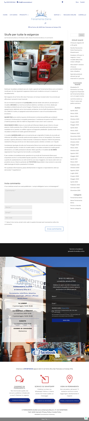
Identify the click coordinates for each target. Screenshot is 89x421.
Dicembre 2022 (75, 136)
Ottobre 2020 (74, 167)
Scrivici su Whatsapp (44, 400)
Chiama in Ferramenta (19, 400)
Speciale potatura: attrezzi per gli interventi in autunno (77, 76)
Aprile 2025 (74, 110)
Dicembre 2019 (75, 190)
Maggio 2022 (74, 145)
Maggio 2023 (74, 125)
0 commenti (49, 38)
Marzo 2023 (74, 130)
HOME (5, 15)
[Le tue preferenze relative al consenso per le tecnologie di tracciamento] (86, 418)
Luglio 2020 (74, 173)
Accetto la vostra (61, 308)
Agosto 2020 (74, 170)
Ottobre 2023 (74, 119)
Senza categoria (75, 208)
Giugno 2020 (74, 176)
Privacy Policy (65, 308)
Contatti (82, 2)
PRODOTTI (23, 15)
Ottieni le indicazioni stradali (70, 400)
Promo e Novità (75, 205)
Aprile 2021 (74, 159)
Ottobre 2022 (74, 142)
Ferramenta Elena (12, 38)
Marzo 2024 (74, 116)
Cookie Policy (56, 412)
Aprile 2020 (74, 182)
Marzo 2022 (74, 147)
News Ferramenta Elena (36, 38)
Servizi (57, 15)
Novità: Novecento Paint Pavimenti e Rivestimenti (76, 50)
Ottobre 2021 (74, 150)
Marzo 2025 (74, 113)
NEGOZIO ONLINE (70, 15)
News (77, 2)
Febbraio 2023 (75, 133)
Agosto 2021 (74, 153)
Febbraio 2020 (75, 185)
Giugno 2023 (74, 122)
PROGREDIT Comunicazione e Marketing (44, 414)
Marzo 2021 (74, 162)
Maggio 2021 (74, 156)
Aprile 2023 (74, 127)
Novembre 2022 (75, 139)
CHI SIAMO (13, 15)
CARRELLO (82, 15)
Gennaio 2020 (75, 187)
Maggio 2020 (74, 179)
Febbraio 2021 (75, 165)
